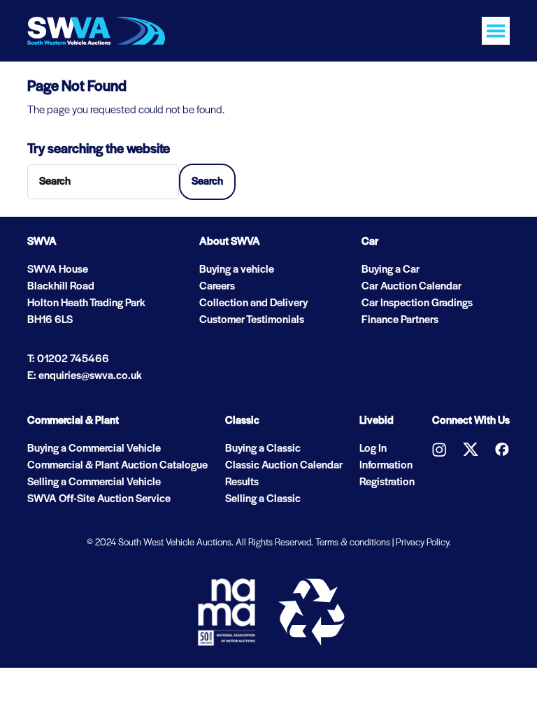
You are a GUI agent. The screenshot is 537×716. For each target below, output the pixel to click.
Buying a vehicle (236, 269)
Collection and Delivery (253, 303)
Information (386, 465)
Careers (217, 286)
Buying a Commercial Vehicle (94, 448)
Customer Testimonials (251, 320)
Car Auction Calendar (411, 286)
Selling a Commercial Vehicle (94, 482)
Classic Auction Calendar (284, 465)
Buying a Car (390, 269)
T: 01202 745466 (68, 359)
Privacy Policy (422, 543)
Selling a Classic (263, 499)
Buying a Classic (263, 448)
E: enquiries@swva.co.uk (84, 376)
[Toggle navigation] (496, 31)
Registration (387, 482)
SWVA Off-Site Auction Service (99, 499)
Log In (373, 448)
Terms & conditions (352, 543)
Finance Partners (399, 320)
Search (207, 181)
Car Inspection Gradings (417, 303)
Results (242, 482)
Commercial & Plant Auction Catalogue (117, 465)
